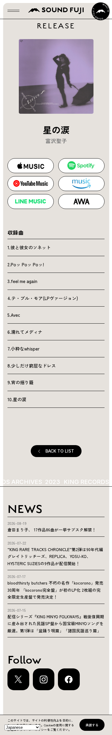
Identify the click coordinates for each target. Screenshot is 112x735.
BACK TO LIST (59, 450)
